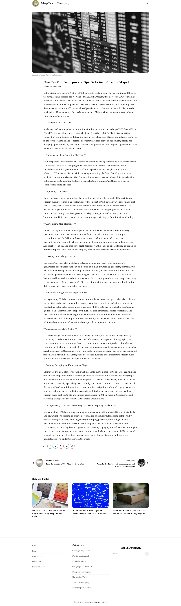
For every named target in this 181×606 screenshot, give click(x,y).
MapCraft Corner (54, 3)
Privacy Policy (38, 567)
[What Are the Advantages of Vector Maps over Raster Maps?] (90, 495)
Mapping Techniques (53, 86)
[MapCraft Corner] (36, 3)
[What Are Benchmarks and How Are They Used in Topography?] (131, 495)
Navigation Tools (79, 577)
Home (34, 545)
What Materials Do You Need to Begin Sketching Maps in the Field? (48, 514)
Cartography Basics (81, 550)
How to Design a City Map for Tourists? (65, 464)
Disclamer (36, 561)
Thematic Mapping (80, 582)
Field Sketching (79, 561)
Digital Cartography (81, 556)
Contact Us (37, 556)
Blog (34, 551)
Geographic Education (82, 566)
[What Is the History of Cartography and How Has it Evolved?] (141, 463)
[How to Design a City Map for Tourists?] (39, 463)
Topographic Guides (81, 588)
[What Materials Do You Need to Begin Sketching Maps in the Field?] (50, 495)
